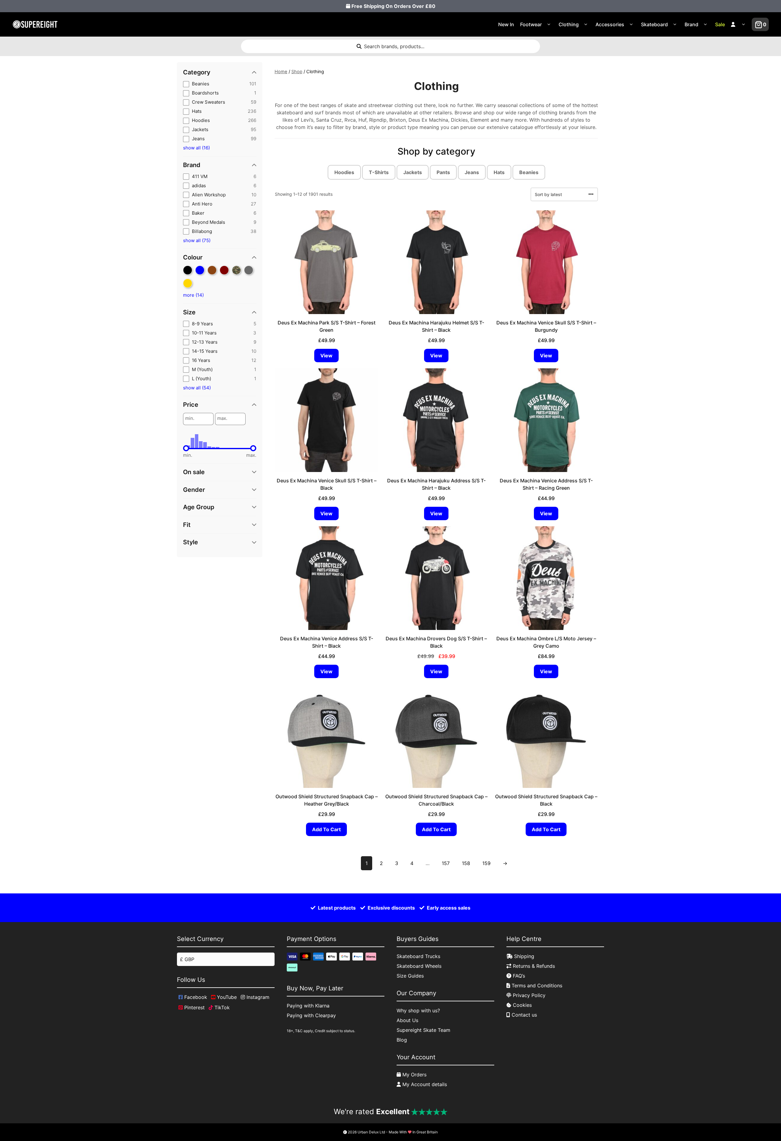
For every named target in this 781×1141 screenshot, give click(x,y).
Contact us (523, 1015)
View (326, 355)
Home (281, 71)
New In (506, 24)
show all (196, 148)
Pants (443, 172)
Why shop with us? (418, 1010)
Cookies (521, 1005)
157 (446, 863)
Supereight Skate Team (423, 1030)
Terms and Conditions (536, 985)
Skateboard (654, 24)
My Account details (424, 1084)
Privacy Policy (528, 995)
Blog (402, 1040)
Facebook (195, 997)
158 (466, 863)
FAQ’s (518, 976)
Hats (499, 172)
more (193, 295)
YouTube (226, 997)
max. (222, 418)
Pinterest (194, 1007)
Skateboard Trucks (418, 956)
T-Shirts (379, 172)
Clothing (569, 24)
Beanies (528, 172)
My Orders (413, 1074)
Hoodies (344, 172)
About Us (407, 1020)
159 (486, 863)
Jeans (472, 172)
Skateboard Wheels (419, 966)
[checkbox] (219, 84)
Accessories (610, 24)
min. (189, 418)
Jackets (412, 172)
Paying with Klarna (308, 1006)
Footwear (531, 24)
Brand (691, 24)
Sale (720, 24)
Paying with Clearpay (311, 1015)
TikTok (221, 1007)
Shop (296, 71)
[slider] (186, 448)
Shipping (523, 956)
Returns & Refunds (533, 966)
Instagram (257, 997)
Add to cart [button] (326, 829)
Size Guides (410, 976)
